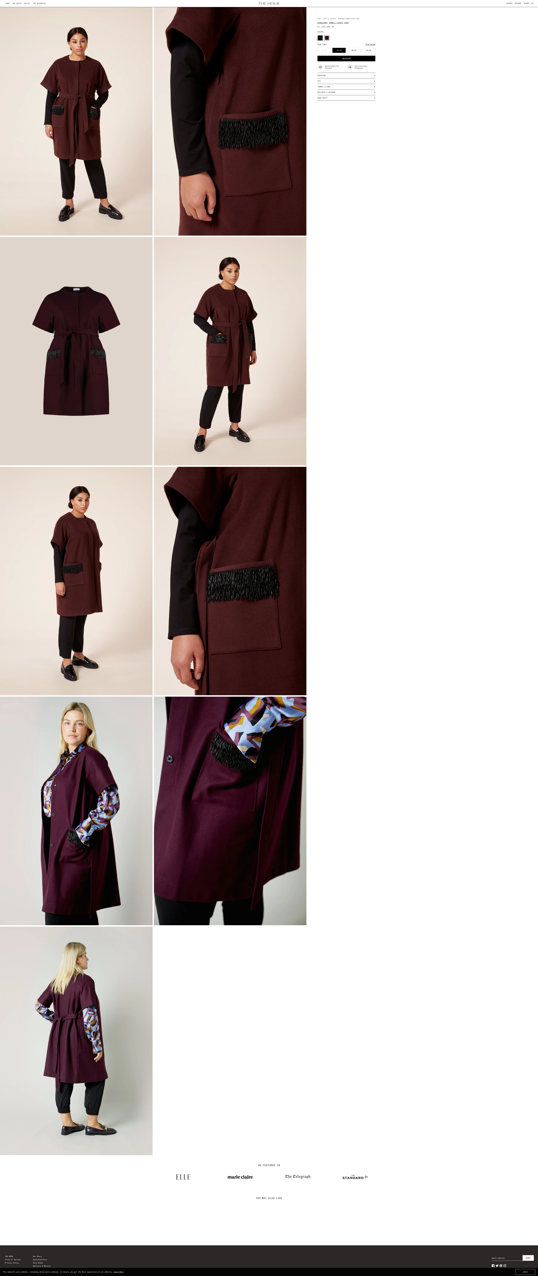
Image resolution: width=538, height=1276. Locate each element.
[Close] (317, 604)
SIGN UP (269, 665)
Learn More (119, 1272)
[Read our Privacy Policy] (314, 652)
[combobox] (227, 637)
